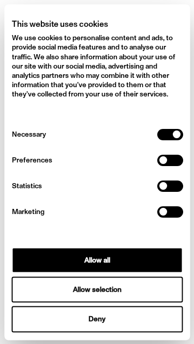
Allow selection (97, 289)
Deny (97, 319)
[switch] (170, 160)
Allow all (97, 260)
